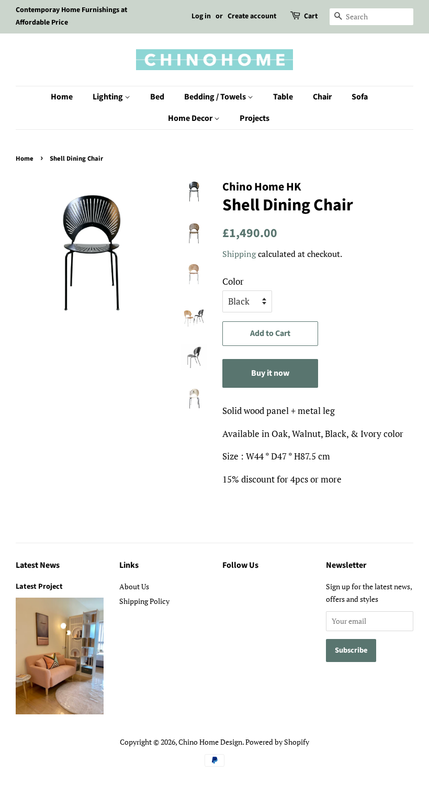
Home (62, 97)
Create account (252, 16)
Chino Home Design (210, 742)
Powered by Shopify (277, 742)
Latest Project (39, 586)
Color (233, 281)
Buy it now (270, 373)
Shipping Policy (144, 601)
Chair (322, 97)
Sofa (360, 97)
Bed (157, 97)
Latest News (38, 565)
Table (283, 97)
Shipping (239, 254)
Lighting (109, 97)
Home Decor (191, 118)
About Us (134, 586)
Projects (254, 118)
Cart (311, 16)
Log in (201, 16)
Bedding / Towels (215, 97)
